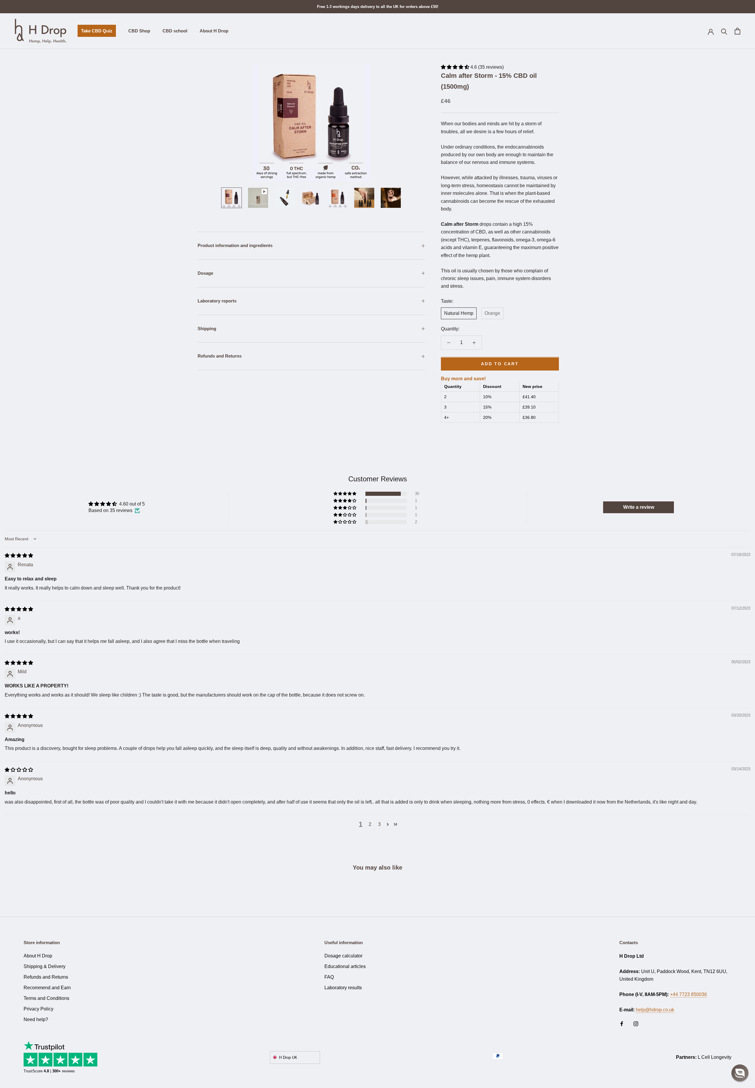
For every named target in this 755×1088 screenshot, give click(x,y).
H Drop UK (288, 1057)
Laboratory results (343, 987)
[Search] (724, 31)
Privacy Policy (38, 1008)
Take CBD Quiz (95, 33)
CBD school (175, 31)
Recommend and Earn (47, 987)
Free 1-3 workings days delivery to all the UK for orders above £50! (377, 6)
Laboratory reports (217, 300)
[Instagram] (635, 1023)
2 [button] (370, 824)
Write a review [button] (638, 507)
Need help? (36, 1019)
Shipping (207, 328)
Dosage (205, 273)
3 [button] (379, 824)
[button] (455, 67)
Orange (492, 313)
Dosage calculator (343, 955)
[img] (19, 555)
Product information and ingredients (235, 245)
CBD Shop (139, 31)
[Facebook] (621, 1023)
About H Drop (214, 31)
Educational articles (345, 966)
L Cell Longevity (714, 1057)
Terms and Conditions (46, 998)
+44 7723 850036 (688, 994)
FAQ (329, 977)
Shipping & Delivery (44, 966)
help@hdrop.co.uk (655, 1009)
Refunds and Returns (220, 355)
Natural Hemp (458, 313)
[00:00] (311, 123)
